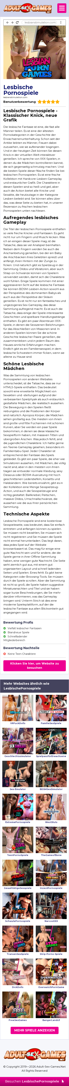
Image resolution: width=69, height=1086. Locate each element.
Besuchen (32, 1081)
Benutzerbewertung (19, 102)
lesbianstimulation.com (15, 97)
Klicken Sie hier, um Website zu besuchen (34, 665)
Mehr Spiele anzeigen (34, 1030)
